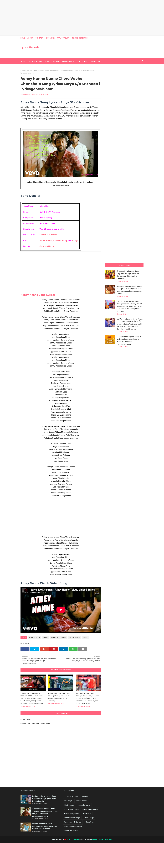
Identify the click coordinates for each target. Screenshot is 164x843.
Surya (42, 240)
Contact (39, 38)
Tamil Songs (89, 818)
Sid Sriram (87, 813)
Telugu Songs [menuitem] (35, 61)
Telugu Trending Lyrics (73, 826)
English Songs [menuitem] (52, 61)
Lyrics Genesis (29, 47)
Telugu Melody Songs (72, 822)
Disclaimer (50, 38)
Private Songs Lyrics (72, 813)
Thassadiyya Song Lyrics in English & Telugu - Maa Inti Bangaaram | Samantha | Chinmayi (128, 275)
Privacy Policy (63, 38)
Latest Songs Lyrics (71, 809)
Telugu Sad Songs (58, 637)
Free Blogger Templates (102, 839)
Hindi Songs (69, 805)
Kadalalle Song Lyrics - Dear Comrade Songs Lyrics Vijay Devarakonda (44, 798)
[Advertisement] (77, 18)
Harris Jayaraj (34, 637)
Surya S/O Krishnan (48, 235)
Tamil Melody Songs (72, 818)
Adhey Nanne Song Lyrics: (37, 294)
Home (22, 38)
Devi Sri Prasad (81, 801)
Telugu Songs (74, 637)
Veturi (29, 71)
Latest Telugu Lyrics (90, 809)
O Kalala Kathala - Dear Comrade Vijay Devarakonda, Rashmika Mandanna (44, 826)
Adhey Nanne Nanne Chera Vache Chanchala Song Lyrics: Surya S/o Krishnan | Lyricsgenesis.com (45, 812)
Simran (49, 240)
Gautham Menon (46, 246)
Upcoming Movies (71, 830)
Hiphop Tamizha (83, 805)
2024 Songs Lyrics (71, 797)
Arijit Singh (68, 801)
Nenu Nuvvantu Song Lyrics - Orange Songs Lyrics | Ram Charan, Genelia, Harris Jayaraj (60, 697)
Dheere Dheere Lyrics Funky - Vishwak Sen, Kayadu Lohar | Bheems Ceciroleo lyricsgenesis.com (129, 340)
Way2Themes (74, 839)
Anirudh (85, 797)
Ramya (75, 240)
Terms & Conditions (80, 38)
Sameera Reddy (60, 240)
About (30, 38)
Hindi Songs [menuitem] (82, 61)
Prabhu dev (26, 95)
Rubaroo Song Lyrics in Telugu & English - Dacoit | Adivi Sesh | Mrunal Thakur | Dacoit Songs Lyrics (129, 290)
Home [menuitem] (22, 61)
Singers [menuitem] (95, 61)
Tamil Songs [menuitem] (68, 61)
